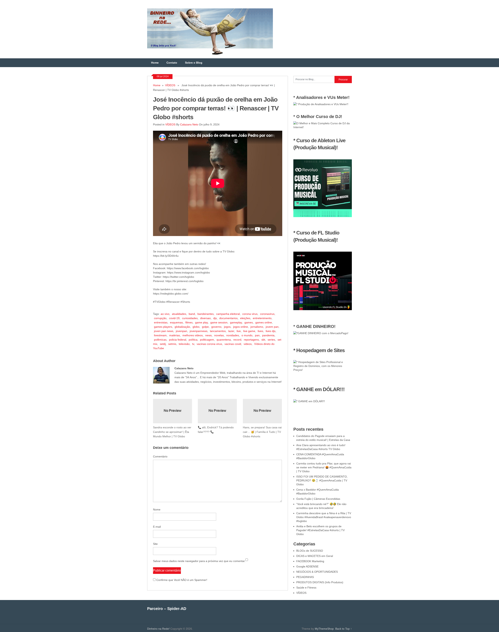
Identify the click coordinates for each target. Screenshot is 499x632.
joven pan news (163, 331)
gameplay (236, 322)
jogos (227, 326)
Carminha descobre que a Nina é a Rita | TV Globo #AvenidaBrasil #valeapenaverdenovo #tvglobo (323, 517)
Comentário (160, 456)
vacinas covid (233, 343)
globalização (182, 326)
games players (163, 326)
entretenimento (262, 318)
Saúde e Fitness (306, 587)
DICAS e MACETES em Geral (314, 555)
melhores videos (192, 335)
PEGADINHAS (305, 577)
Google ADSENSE (307, 566)
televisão (184, 343)
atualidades (179, 313)
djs (215, 318)
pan (257, 335)
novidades (232, 335)
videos (248, 343)
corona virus (249, 313)
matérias (174, 335)
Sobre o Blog (193, 62)
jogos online (240, 326)
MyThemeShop (324, 628)
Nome (156, 509)
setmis (172, 343)
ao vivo (165, 313)
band (192, 313)
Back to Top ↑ (343, 628)
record (237, 339)
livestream (160, 335)
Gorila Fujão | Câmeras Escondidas (318, 498)
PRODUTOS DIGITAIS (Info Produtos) (319, 582)
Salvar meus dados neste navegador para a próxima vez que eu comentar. (199, 561)
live (239, 331)
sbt (263, 339)
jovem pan (272, 326)
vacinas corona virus (209, 343)
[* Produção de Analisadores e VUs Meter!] (320, 104)
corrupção (160, 318)
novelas (219, 335)
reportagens (251, 339)
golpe (205, 326)
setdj (163, 343)
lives (260, 331)
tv (193, 343)
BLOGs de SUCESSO (309, 550)
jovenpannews (198, 331)
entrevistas (160, 322)
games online (263, 322)
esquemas (176, 322)
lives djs (270, 331)
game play (201, 322)
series (271, 339)
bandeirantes (205, 313)
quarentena (224, 339)
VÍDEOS (170, 85)
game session (218, 322)
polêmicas (160, 339)
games (248, 322)
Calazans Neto (189, 124)
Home (155, 62)
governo (216, 326)
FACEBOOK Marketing (310, 561)
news (208, 335)
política (193, 339)
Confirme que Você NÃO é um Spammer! (181, 579)
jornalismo (256, 326)
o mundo (247, 335)
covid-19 (174, 318)
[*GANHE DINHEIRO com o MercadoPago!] (320, 333)
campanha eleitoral (228, 313)
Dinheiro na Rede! (158, 628)
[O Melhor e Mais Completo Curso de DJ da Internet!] (322, 127)
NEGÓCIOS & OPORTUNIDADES (317, 571)
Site (155, 543)
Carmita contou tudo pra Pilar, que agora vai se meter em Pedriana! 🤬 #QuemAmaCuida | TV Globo (323, 467)
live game (249, 331)
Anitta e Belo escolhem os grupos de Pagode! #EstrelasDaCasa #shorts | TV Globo (320, 530)
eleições (245, 318)
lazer (231, 331)
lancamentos (218, 331)
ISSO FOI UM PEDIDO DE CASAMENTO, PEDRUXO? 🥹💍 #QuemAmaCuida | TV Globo (322, 480)
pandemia (268, 335)
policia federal (177, 339)
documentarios (228, 318)
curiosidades (190, 318)
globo (196, 326)
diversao (205, 318)
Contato (171, 62)
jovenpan (181, 331)
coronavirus (267, 313)
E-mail (157, 526)
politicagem (207, 339)
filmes (189, 322)
